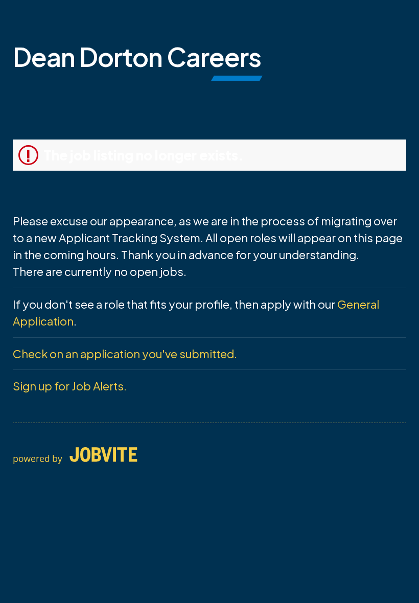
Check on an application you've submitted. (125, 353)
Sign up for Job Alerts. (70, 386)
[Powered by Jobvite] (75, 456)
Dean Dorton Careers (137, 56)
